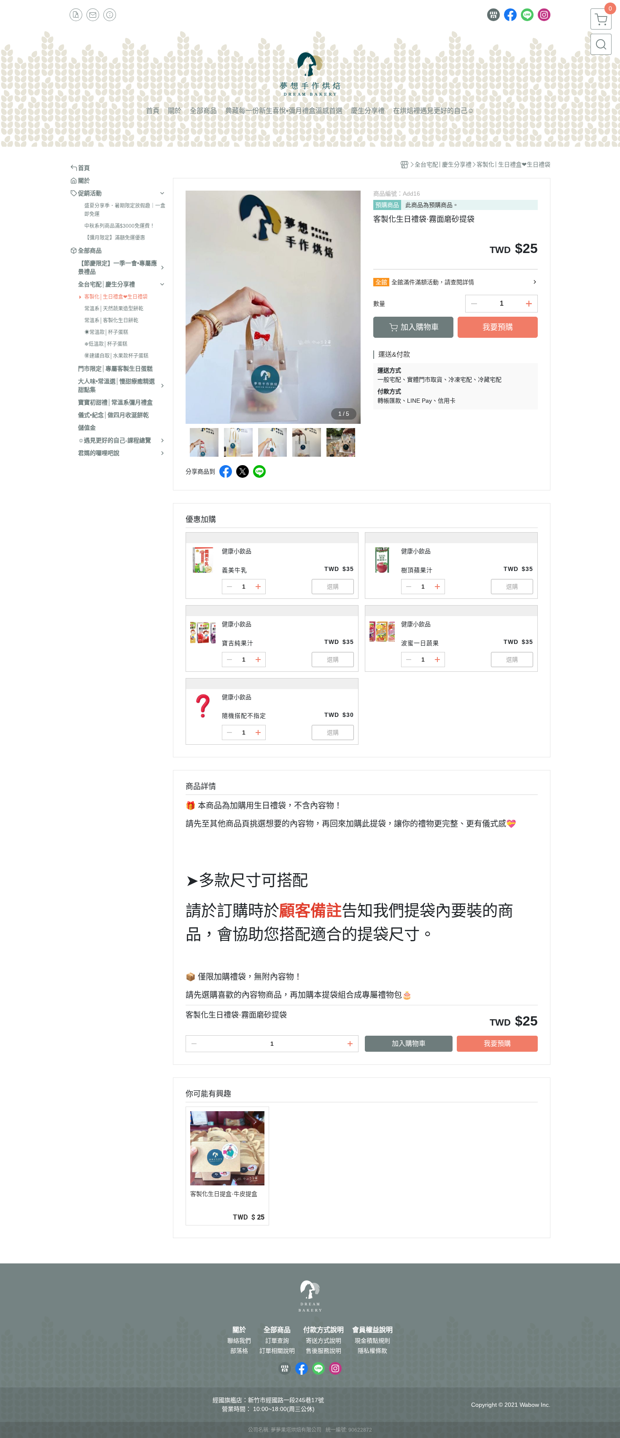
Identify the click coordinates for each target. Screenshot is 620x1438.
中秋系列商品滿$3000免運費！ (119, 226)
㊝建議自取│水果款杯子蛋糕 (116, 356)
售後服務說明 (323, 1351)
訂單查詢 (277, 1341)
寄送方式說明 (323, 1341)
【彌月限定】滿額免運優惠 (114, 238)
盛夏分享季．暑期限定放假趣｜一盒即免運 (124, 210)
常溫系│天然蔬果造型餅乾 (113, 309)
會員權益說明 (372, 1330)
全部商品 (277, 1330)
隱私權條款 (372, 1351)
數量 (379, 303)
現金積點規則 (372, 1341)
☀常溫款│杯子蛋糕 (106, 332)
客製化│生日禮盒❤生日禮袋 (116, 297)
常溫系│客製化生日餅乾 (111, 320)
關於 (239, 1330)
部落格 (239, 1351)
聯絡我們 (239, 1341)
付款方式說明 (323, 1330)
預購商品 (387, 205)
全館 (381, 282)
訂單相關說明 (277, 1351)
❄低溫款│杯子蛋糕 (105, 344)
